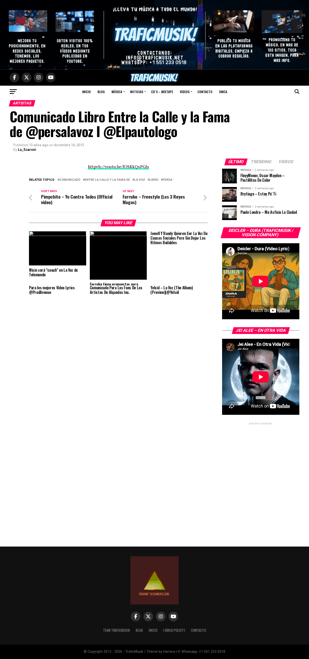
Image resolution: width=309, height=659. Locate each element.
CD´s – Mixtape (162, 91)
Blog (101, 91)
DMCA (223, 91)
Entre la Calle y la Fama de (107, 179)
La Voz (139, 179)
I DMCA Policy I (174, 630)
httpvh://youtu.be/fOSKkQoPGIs (118, 166)
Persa (167, 179)
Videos (185, 91)
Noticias (136, 91)
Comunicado (69, 179)
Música (117, 91)
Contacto (204, 91)
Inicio (86, 91)
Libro (153, 179)
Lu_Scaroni (27, 150)
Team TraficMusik (116, 630)
